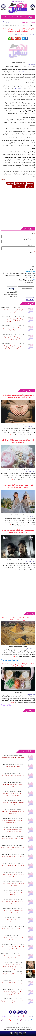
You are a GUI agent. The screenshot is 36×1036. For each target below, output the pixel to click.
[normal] (6, 22)
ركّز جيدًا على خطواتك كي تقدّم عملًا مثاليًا (13, 775)
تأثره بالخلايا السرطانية (18, 187)
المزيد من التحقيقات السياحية (10, 660)
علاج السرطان (17, 88)
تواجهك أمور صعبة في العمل (12, 766)
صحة (33, 22)
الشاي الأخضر (20, 71)
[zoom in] (4, 22)
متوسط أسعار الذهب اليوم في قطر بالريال (13, 856)
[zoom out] (9, 22)
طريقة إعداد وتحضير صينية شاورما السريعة (13, 865)
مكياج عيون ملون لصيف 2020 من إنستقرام (13, 982)
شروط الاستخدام (30, 271)
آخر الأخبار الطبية (26, 22)
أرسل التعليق (29, 299)
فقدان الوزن (30, 187)
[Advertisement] (18, 208)
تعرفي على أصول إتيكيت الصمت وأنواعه (12, 838)
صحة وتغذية (10, 183)
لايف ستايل (30, 183)
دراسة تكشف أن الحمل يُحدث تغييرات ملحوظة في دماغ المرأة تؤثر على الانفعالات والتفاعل (13, 967)
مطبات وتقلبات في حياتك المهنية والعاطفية (13, 757)
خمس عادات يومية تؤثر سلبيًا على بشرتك (13, 928)
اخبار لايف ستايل (20, 183)
